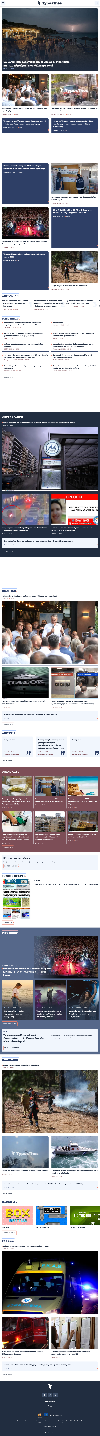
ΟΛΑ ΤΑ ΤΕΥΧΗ (7, 922)
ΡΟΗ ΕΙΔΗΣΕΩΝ (10, 318)
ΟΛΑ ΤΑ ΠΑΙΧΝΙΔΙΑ (9, 1233)
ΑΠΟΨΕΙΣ (8, 733)
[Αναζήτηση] (97, 3)
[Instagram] (50, 1395)
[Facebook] (44, 1395)
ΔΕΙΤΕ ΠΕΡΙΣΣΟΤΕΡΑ (9, 1024)
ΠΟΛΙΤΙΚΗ (9, 591)
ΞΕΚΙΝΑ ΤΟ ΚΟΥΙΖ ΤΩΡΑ (12, 1048)
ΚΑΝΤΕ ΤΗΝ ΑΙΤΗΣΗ (10, 866)
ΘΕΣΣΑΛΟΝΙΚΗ (12, 417)
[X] (55, 1395)
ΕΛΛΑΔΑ (8, 1241)
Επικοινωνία (50, 1401)
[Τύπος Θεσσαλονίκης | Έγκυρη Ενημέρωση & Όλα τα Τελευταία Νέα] (50, 3)
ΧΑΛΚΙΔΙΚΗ (10, 1060)
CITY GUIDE (10, 933)
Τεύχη (50, 1406)
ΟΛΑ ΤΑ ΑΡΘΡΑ (8, 378)
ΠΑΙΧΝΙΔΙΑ (9, 1202)
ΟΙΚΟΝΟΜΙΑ (10, 772)
